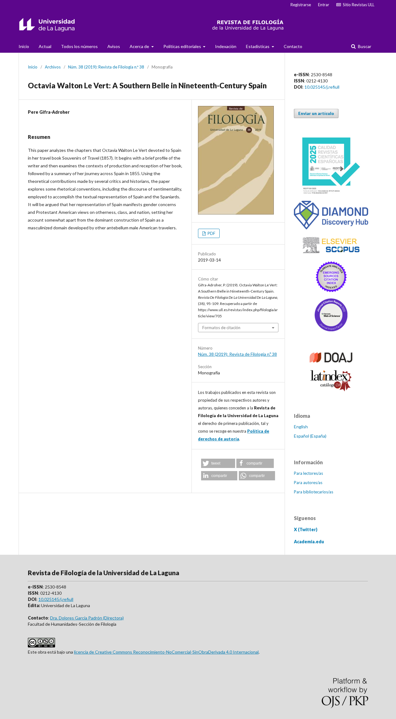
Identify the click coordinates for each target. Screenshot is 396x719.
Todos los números (79, 46)
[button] (218, 463)
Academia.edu (309, 541)
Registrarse (301, 4)
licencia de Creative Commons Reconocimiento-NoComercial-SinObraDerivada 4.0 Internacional (166, 652)
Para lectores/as (308, 473)
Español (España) (310, 436)
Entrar (323, 4)
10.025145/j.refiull (321, 87)
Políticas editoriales (182, 46)
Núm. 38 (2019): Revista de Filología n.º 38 (106, 66)
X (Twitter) (305, 529)
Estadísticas (258, 46)
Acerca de (140, 46)
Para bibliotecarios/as (313, 491)
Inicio (24, 46)
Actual (45, 46)
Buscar (364, 46)
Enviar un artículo (316, 113)
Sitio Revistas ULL (357, 4)
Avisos (113, 46)
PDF (211, 233)
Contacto (293, 46)
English (301, 426)
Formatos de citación (221, 327)
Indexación (225, 46)
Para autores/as (308, 482)
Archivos (53, 66)
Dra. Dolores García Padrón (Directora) (87, 617)
